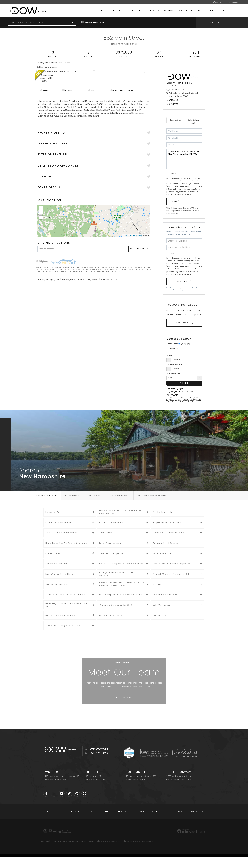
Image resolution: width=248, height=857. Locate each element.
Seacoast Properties (56, 563)
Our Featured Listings (164, 512)
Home (40, 279)
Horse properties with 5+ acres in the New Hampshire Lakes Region (121, 584)
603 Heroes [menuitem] (176, 811)
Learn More (183, 322)
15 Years (173, 348)
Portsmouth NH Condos (165, 543)
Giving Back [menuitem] (215, 10)
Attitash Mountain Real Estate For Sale (65, 594)
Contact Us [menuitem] (196, 811)
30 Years (185, 343)
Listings (50, 279)
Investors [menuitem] (169, 10)
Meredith (157, 584)
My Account (233, 2)
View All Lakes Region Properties (62, 625)
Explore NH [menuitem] (74, 811)
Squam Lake (159, 615)
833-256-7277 (220, 2)
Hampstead (84, 279)
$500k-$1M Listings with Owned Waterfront (121, 563)
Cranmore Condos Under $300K (116, 605)
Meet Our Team (123, 697)
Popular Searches (46, 495)
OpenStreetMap (136, 236)
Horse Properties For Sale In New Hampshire (68, 543)
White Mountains (119, 495)
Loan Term (172, 343)
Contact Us (172, 100)
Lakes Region (72, 495)
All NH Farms (105, 532)
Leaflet (125, 236)
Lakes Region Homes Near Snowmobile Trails (66, 605)
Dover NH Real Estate (110, 615)
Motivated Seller (54, 512)
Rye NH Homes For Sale (165, 594)
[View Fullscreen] (41, 217)
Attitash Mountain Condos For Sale (171, 574)
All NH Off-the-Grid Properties (61, 532)
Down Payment (174, 364)
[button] (72, 22)
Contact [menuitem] (233, 10)
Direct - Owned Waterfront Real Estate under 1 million (120, 512)
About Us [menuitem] (157, 811)
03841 (95, 279)
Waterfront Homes (163, 553)
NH (57, 279)
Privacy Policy (185, 194)
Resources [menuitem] (197, 10)
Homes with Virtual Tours (112, 522)
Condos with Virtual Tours (59, 522)
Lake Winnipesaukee (110, 543)
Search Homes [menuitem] (53, 811)
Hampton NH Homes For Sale (168, 532)
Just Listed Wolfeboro (57, 584)
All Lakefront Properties (111, 553)
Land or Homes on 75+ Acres (60, 615)
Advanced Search (94, 22)
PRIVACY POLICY (148, 841)
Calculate (184, 383)
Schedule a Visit (193, 121)
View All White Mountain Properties (171, 563)
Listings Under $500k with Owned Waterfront (116, 574)
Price (169, 355)
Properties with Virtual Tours (168, 522)
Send (174, 201)
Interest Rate (173, 373)
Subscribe (183, 281)
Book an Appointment (221, 22)
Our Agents (172, 104)
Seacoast (94, 495)
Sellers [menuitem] (141, 10)
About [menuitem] (182, 10)
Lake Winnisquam (162, 605)
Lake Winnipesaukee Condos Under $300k (121, 594)
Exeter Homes (52, 553)
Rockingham (68, 279)
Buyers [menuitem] (128, 10)
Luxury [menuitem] (154, 10)
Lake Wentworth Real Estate (60, 574)
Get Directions (139, 248)
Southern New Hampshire (152, 495)
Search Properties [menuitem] (108, 10)
